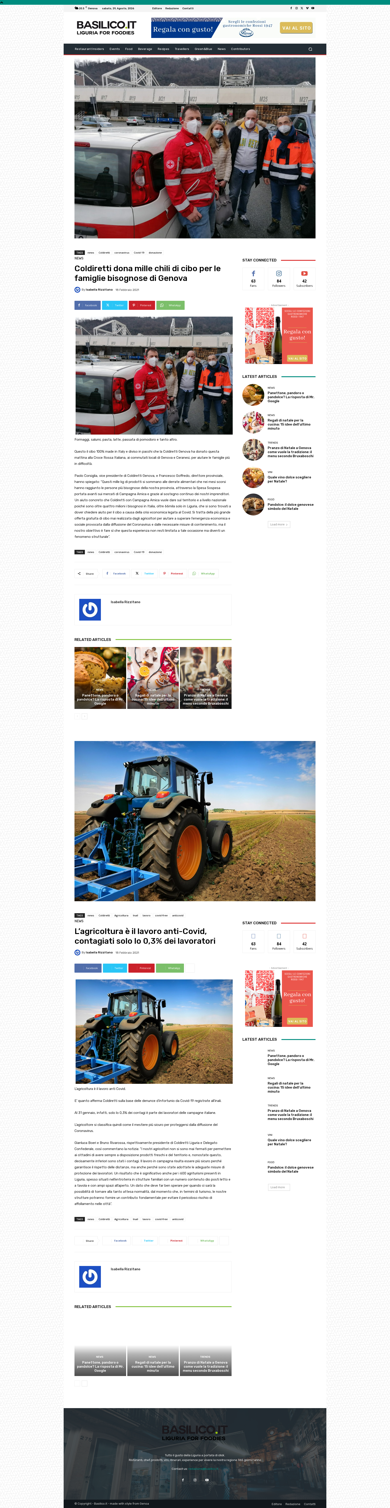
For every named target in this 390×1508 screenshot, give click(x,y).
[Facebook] (291, 8)
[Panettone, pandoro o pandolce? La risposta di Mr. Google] (100, 678)
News (79, 258)
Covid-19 (139, 252)
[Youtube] (313, 8)
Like (253, 271)
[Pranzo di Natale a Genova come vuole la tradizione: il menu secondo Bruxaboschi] (206, 678)
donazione (155, 252)
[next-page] (84, 716)
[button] (310, 49)
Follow (279, 271)
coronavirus (121, 252)
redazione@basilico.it (203, 1468)
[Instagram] (296, 8)
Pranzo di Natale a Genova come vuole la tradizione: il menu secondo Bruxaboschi (206, 699)
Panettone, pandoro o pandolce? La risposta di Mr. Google (100, 699)
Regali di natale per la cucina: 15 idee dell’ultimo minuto (153, 699)
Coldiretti (104, 252)
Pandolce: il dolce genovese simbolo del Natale (291, 507)
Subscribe (305, 271)
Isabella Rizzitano (99, 289)
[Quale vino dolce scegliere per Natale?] (253, 477)
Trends (205, 690)
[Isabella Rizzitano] (78, 290)
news (91, 252)
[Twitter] (302, 8)
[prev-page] (77, 716)
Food (271, 499)
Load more (277, 524)
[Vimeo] (307, 8)
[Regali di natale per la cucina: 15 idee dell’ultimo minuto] (153, 678)
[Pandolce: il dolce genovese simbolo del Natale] (253, 504)
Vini (270, 472)
